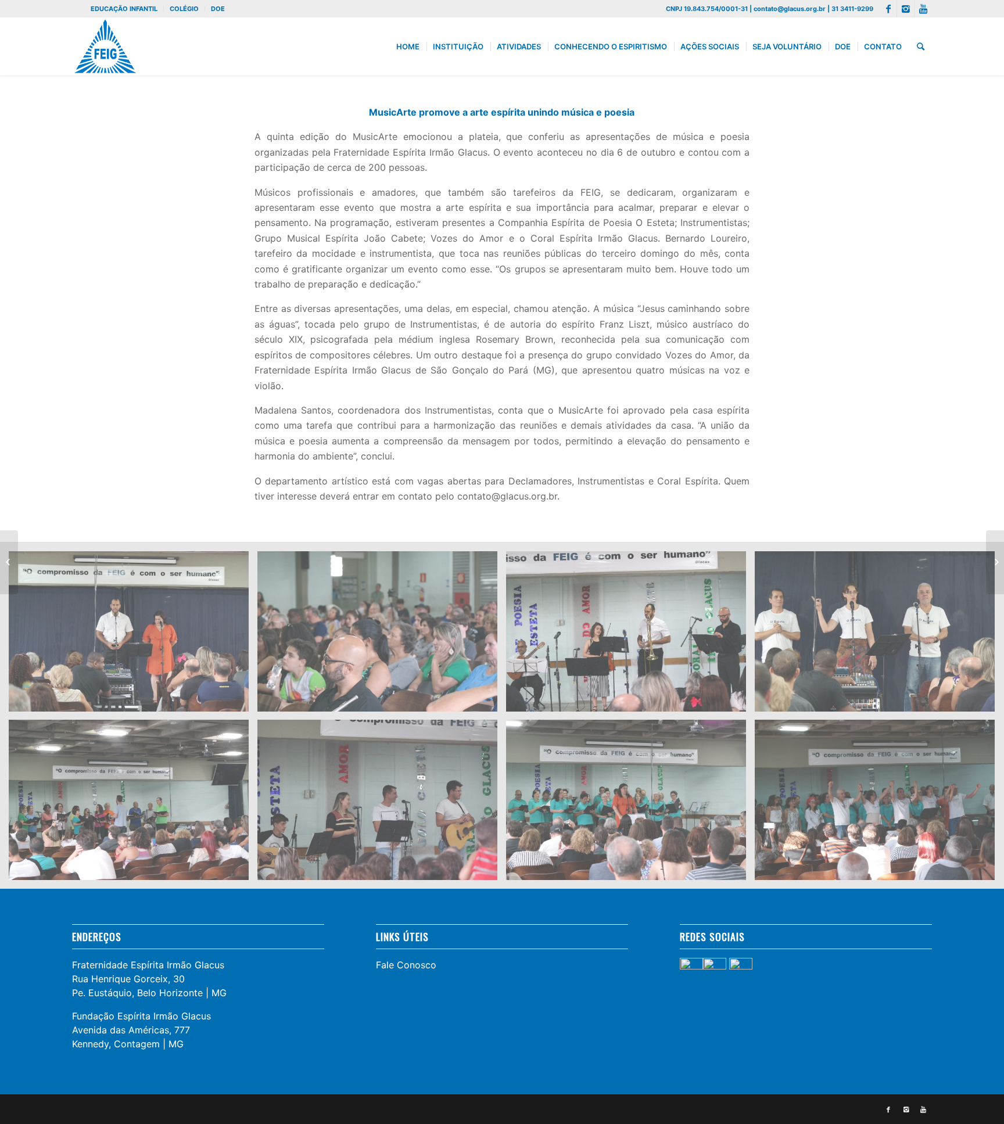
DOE (218, 9)
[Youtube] (923, 8)
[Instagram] (905, 8)
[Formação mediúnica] (995, 562)
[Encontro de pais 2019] (9, 562)
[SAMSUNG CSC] (133, 635)
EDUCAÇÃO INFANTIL (124, 9)
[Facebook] (888, 8)
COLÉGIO (184, 9)
